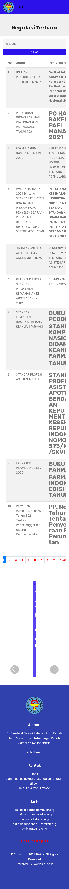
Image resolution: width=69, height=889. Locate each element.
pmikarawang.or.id (34, 828)
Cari (35, 52)
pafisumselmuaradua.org (34, 814)
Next (63, 560)
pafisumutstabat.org (34, 819)
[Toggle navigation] (63, 6)
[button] (14, 669)
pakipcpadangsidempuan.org (34, 810)
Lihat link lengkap (34, 841)
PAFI (20, 7)
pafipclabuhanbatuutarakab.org (34, 824)
